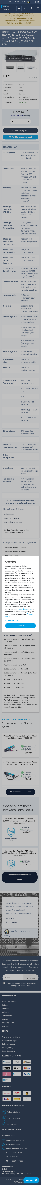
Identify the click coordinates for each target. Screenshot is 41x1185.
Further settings (11, 620)
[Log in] (31, 8)
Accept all (20, 625)
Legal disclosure (24, 609)
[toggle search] (25, 8)
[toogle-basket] (37, 8)
